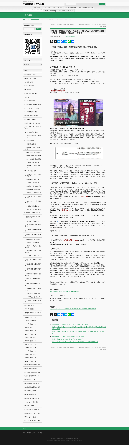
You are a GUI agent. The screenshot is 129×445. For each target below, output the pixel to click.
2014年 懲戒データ (30, 354)
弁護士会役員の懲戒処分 (32, 409)
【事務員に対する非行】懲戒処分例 (33, 274)
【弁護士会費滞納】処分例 (32, 206)
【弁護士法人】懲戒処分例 (32, 297)
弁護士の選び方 (29, 86)
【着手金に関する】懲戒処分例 (33, 269)
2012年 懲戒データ (30, 361)
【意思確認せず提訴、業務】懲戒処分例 (33, 175)
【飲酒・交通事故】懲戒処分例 (33, 284)
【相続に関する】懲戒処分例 (33, 209)
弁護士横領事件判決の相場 (32, 123)
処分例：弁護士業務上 (31, 171)
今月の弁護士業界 (30, 100)
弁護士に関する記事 (35, 19)
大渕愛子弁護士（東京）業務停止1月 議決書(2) (62, 24)
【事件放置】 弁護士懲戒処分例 (32, 148)
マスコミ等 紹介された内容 (32, 420)
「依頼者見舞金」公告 (31, 112)
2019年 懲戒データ (30, 337)
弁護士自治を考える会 (33, 3)
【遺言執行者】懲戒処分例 (33, 212)
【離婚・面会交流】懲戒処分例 (33, 279)
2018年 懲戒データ (30, 341)
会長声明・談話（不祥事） (32, 108)
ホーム (26, 428)
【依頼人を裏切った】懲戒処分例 (33, 201)
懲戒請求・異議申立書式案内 (33, 372)
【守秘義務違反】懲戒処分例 (33, 162)
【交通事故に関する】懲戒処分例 (33, 289)
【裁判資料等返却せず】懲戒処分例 (33, 251)
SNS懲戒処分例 (30, 140)
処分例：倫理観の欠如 (31, 132)
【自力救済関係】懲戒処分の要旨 (33, 225)
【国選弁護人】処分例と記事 (33, 192)
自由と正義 (28, 89)
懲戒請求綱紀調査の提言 (32, 383)
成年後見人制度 (29, 405)
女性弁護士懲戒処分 (30, 119)
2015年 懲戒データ (30, 351)
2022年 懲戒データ (30, 327)
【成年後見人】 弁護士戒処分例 (32, 166)
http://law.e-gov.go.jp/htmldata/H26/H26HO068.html (64, 291)
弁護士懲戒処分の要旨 (31, 93)
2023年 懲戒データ (30, 324)
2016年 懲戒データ (30, 347)
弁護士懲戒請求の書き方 (32, 376)
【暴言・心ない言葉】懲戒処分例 (33, 136)
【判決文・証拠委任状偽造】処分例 (33, 197)
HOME (24, 19)
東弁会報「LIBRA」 (30, 97)
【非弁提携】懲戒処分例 (32, 182)
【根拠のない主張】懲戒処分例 (33, 235)
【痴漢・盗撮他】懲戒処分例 (33, 159)
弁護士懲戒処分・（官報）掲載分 (33, 127)
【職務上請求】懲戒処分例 (32, 239)
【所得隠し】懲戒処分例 (32, 221)
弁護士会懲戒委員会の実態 (32, 387)
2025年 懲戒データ (30, 317)
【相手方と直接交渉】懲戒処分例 (33, 259)
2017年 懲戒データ (30, 344)
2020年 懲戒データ (30, 334)
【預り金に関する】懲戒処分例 (33, 264)
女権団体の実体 (29, 82)
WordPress (56, 440)
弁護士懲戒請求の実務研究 (32, 364)
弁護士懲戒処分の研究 (31, 368)
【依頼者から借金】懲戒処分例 (33, 230)
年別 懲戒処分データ (31, 305)
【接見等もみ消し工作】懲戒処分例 (33, 246)
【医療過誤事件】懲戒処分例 (33, 186)
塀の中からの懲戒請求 (31, 417)
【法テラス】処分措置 (31, 402)
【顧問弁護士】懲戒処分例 (32, 293)
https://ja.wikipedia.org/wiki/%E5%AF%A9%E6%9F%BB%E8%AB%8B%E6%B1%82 (73, 309)
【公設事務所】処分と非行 (32, 255)
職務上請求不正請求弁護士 (32, 413)
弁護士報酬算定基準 (30, 74)
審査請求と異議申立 (30, 391)
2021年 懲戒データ (30, 330)
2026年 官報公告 (30, 309)
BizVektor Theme (64, 440)
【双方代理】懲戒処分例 (32, 242)
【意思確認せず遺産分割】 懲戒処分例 (33, 216)
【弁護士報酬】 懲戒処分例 (32, 189)
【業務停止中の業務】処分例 (33, 179)
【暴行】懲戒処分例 (30, 144)
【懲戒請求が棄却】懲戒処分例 (33, 301)
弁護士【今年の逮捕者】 (32, 115)
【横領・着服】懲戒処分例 (32, 152)
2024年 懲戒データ (30, 320)
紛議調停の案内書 (30, 379)
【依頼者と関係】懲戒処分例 (33, 155)
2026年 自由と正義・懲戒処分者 (33, 313)
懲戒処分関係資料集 (30, 394)
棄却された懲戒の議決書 (32, 398)
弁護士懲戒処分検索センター (33, 104)
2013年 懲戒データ (30, 357)
